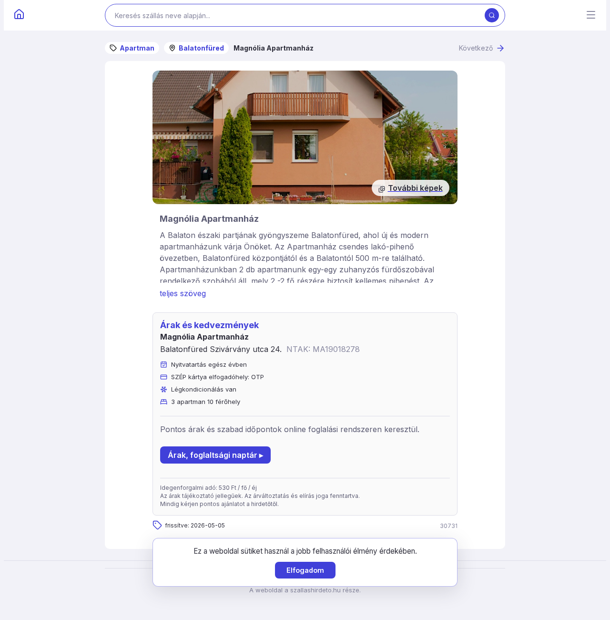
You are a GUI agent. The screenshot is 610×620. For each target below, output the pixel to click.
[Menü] (591, 15)
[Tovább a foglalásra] (305, 137)
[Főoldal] (19, 15)
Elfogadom (305, 570)
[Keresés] (492, 15)
